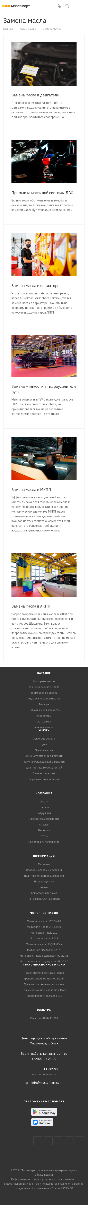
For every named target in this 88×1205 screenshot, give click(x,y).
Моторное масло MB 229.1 (44, 950)
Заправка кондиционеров (44, 779)
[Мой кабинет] (75, 6)
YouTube (69, 1140)
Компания (44, 793)
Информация (44, 856)
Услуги (44, 730)
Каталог (44, 673)
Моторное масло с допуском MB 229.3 (44, 955)
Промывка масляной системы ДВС (42, 192)
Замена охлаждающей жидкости (44, 761)
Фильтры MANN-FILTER (44, 1018)
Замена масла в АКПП (30, 606)
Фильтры (44, 704)
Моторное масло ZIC (44, 932)
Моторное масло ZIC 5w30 (44, 927)
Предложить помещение (44, 842)
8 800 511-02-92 (45, 1069)
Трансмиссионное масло (44, 687)
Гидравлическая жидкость (44, 698)
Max (48, 1140)
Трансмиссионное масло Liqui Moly (44, 990)
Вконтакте (37, 1140)
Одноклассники (79, 1140)
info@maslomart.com (47, 1083)
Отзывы (44, 824)
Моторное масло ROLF (44, 938)
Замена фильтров (44, 773)
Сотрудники (44, 813)
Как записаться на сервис (44, 899)
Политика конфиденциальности (44, 875)
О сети (44, 801)
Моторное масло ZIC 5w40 (44, 921)
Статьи (44, 836)
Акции (44, 887)
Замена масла (44, 750)
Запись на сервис (44, 738)
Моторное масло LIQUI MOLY (44, 944)
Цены (44, 744)
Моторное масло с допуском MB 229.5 (44, 961)
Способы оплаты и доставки (44, 870)
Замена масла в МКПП (31, 489)
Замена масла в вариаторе (35, 285)
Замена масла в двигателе (35, 95)
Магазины (44, 864)
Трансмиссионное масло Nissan (44, 984)
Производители (44, 881)
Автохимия (44, 721)
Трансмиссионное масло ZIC (44, 996)
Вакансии (44, 830)
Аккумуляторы (44, 727)
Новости (44, 807)
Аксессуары (44, 716)
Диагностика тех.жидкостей (44, 767)
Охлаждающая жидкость (44, 710)
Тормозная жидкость (44, 693)
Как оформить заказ (44, 893)
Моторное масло (44, 681)
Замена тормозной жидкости (44, 756)
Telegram (58, 1140)
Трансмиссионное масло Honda (44, 973)
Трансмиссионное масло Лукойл (44, 978)
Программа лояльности (44, 819)
